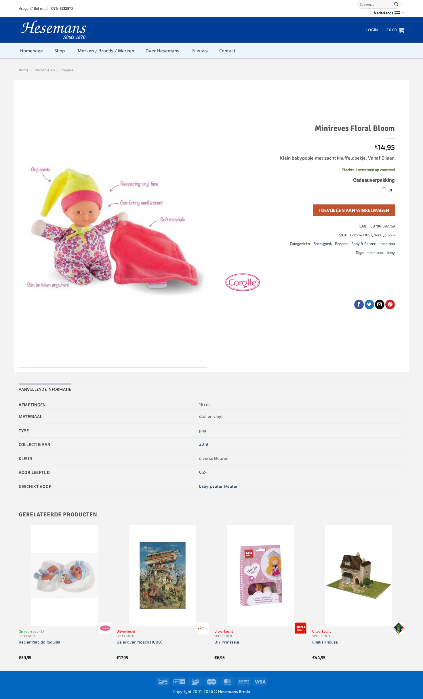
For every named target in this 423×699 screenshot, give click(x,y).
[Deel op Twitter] (369, 304)
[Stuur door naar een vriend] (379, 304)
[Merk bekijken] (105, 628)
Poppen (66, 70)
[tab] (45, 389)
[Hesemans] (54, 30)
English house (325, 641)
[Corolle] (242, 282)
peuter (216, 486)
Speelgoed (322, 243)
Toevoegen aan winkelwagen (354, 210)
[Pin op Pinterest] (390, 304)
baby (391, 252)
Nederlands (383, 13)
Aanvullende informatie (45, 389)
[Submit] (396, 4)
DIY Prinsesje (226, 641)
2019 (203, 444)
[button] (372, 30)
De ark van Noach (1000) (139, 641)
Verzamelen (45, 70)
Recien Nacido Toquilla (39, 641)
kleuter (231, 486)
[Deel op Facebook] (359, 304)
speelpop (387, 243)
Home (23, 70)
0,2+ (203, 472)
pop (202, 430)
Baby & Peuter (363, 243)
